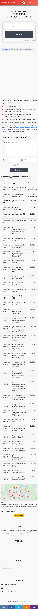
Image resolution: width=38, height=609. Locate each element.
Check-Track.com (25, 601)
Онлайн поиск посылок (9, 2)
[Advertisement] (19, 76)
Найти (19, 34)
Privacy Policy (6, 565)
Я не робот (20, 165)
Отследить (5, 49)
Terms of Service (6, 568)
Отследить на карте (28, 40)
